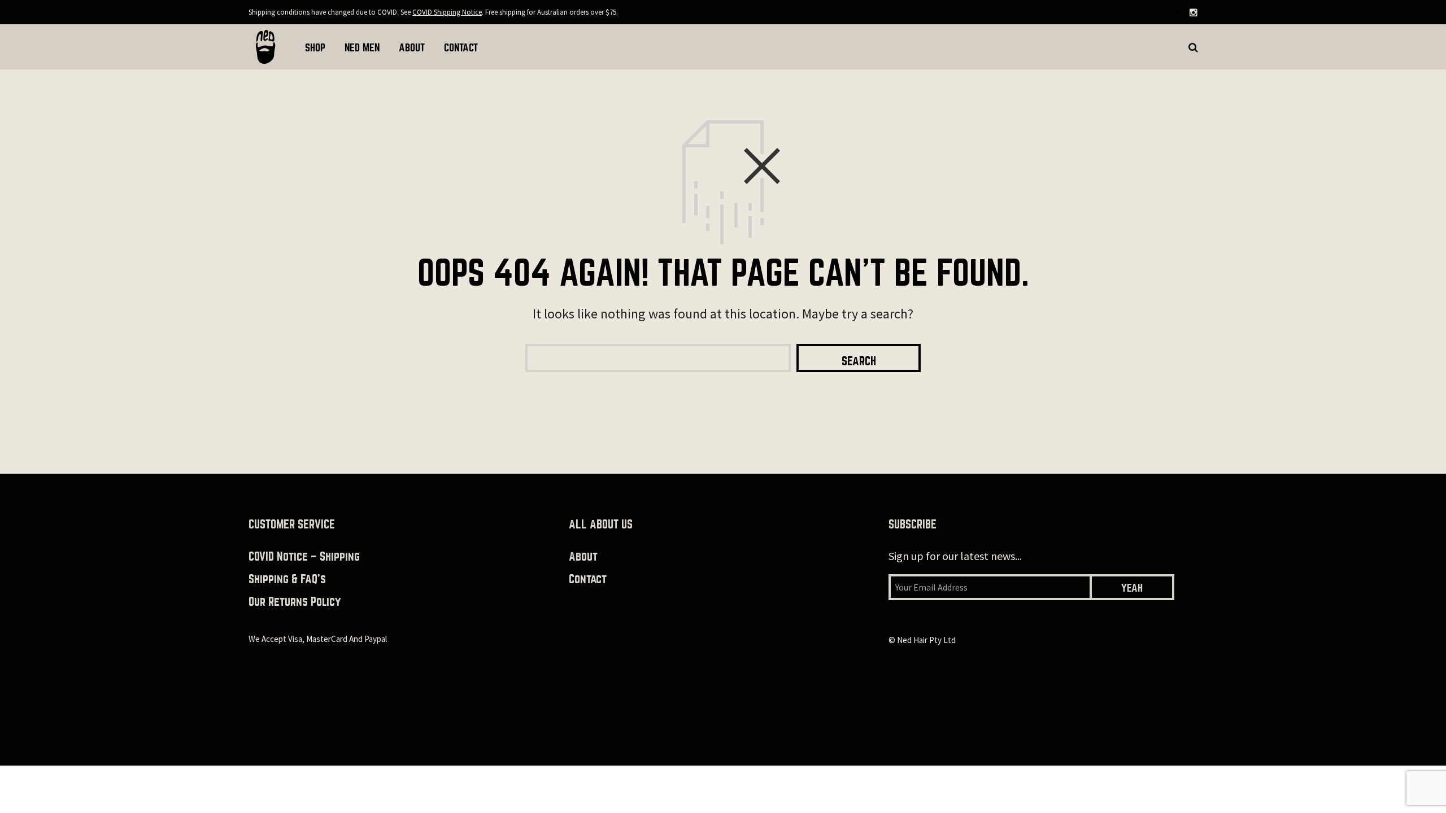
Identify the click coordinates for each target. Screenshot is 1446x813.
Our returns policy (295, 601)
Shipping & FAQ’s (287, 579)
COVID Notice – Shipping (304, 556)
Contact (588, 579)
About (583, 556)
